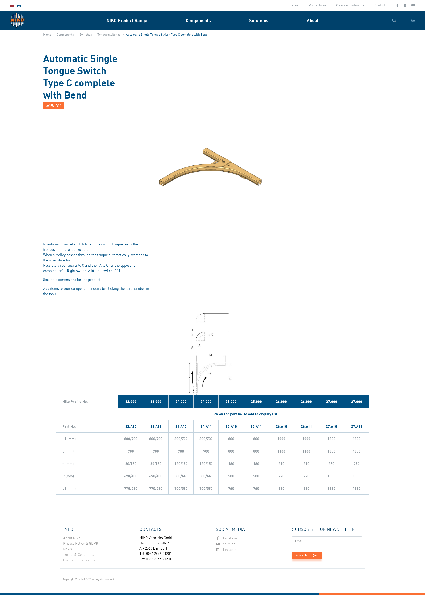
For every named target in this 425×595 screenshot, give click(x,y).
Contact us (382, 5)
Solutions (258, 20)
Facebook (230, 538)
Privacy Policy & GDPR (80, 544)
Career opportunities (350, 5)
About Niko (71, 538)
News (295, 5)
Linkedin (229, 550)
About (313, 20)
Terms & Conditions (78, 555)
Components (198, 20)
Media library (317, 5)
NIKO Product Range (126, 20)
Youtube (228, 544)
